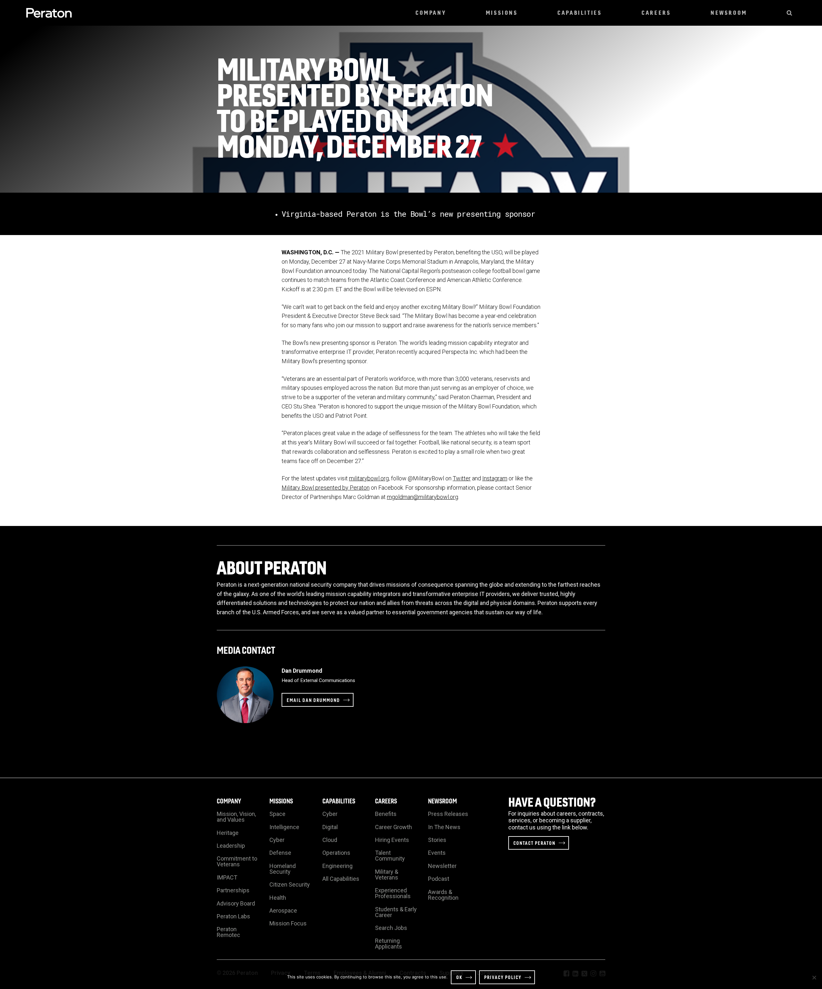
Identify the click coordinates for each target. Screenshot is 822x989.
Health (277, 897)
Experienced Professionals (393, 893)
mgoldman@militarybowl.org (422, 497)
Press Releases (448, 813)
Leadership (231, 845)
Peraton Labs (233, 916)
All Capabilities (340, 878)
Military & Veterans (386, 874)
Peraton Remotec (228, 932)
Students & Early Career (396, 912)
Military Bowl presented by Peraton (326, 487)
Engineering (337, 865)
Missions (502, 12)
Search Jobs (391, 927)
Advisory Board (236, 903)
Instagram (494, 478)
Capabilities (579, 12)
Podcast (438, 878)
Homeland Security (282, 868)
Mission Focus (288, 923)
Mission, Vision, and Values (236, 816)
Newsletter (442, 865)
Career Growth (393, 827)
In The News (444, 827)
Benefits (386, 813)
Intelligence (284, 827)
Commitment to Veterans (237, 861)
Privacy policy (502, 977)
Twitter (462, 478)
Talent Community (390, 855)
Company (430, 12)
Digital (330, 827)
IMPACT (227, 877)
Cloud (329, 839)
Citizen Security (289, 884)
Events (437, 852)
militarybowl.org (369, 478)
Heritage (228, 832)
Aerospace (283, 910)
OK (459, 977)
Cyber (276, 839)
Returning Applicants (388, 943)
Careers (656, 12)
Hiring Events (392, 839)
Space (277, 813)
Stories (437, 839)
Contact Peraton (534, 843)
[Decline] (814, 977)
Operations (336, 852)
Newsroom (729, 12)
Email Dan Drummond (313, 700)
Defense (280, 852)
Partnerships (233, 890)
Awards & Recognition (443, 894)
